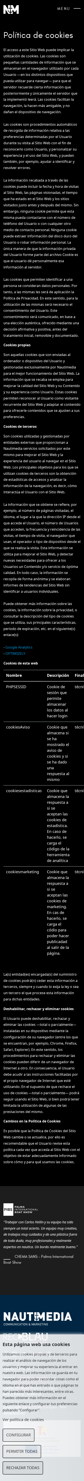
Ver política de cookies (23, 1420)
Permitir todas (21, 1451)
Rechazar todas (22, 1468)
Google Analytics (19, 647)
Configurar (18, 1435)
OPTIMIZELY (15, 653)
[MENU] (77, 9)
